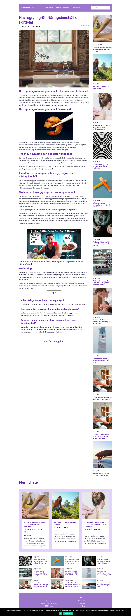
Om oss (58, 8)
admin (66, 527)
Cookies (66, 8)
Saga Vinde (98, 529)
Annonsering (50, 8)
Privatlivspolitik (68, 613)
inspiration (27, 535)
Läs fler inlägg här (54, 341)
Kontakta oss (75, 8)
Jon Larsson (36, 26)
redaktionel (85, 26)
